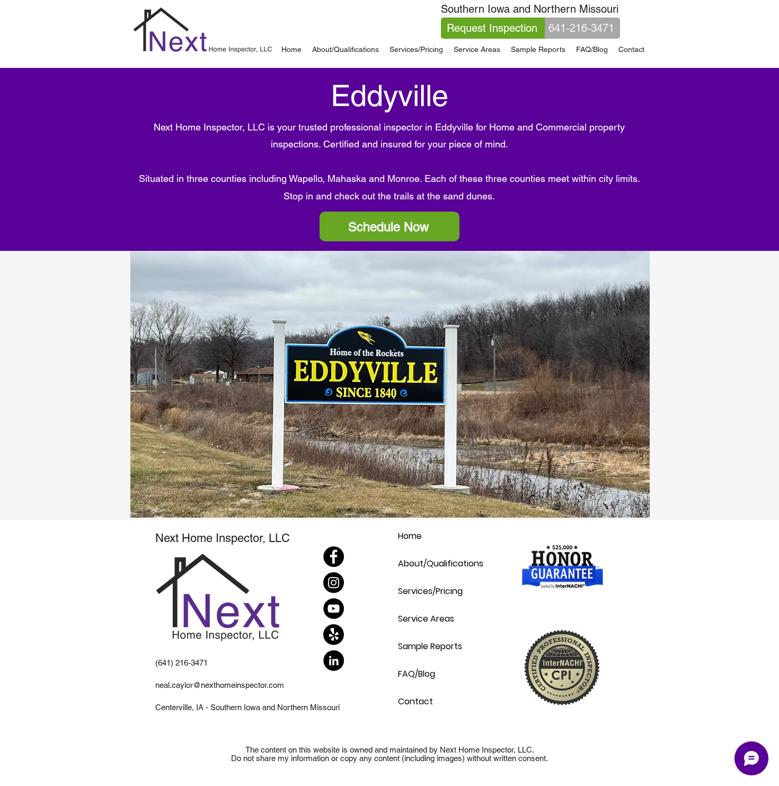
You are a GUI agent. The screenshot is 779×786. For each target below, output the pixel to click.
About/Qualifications (440, 563)
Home (410, 536)
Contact (415, 701)
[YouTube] (333, 608)
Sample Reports (430, 646)
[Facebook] (333, 556)
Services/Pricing (430, 591)
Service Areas (426, 619)
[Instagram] (333, 582)
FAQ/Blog (416, 674)
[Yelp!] (333, 634)
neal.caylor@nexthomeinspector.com (219, 684)
